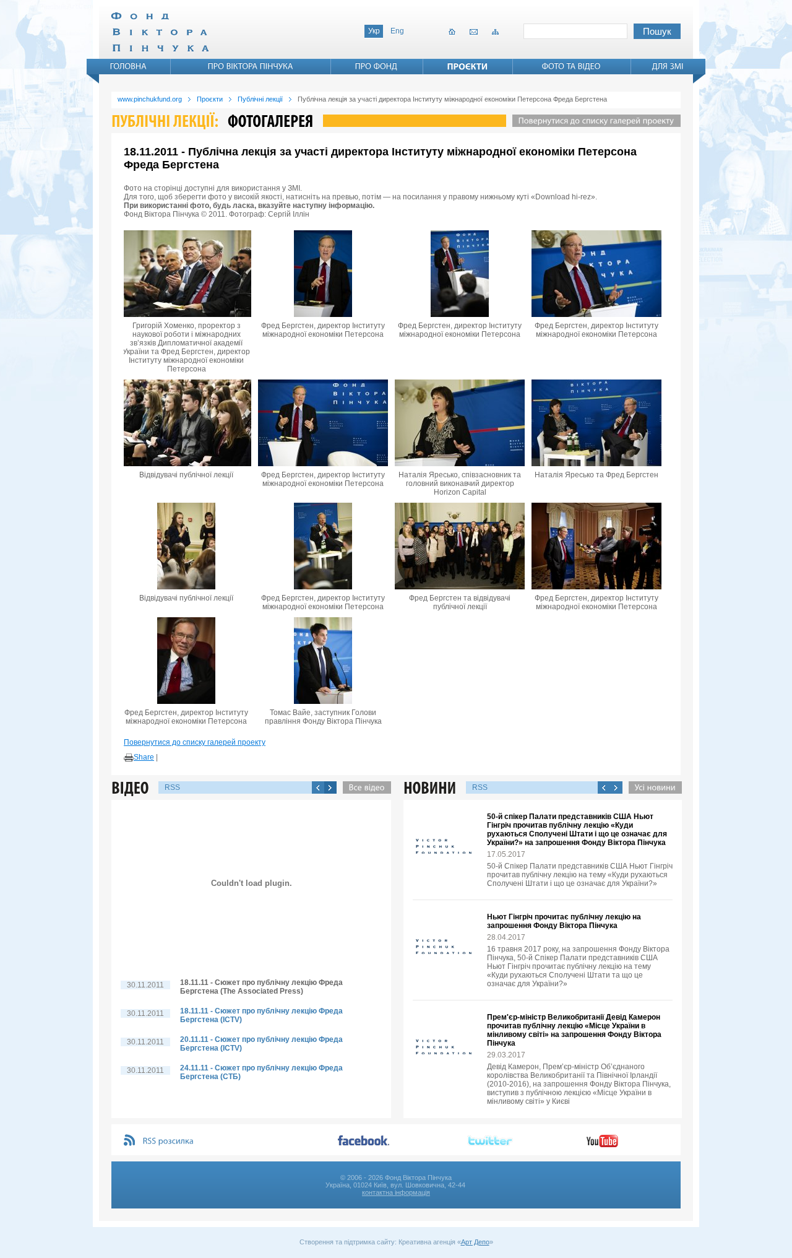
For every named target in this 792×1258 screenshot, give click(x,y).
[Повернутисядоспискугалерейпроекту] (593, 121)
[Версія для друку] (129, 758)
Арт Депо (475, 1242)
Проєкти (210, 99)
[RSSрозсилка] (168, 1141)
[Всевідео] (364, 787)
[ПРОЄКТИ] (467, 66)
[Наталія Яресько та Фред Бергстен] (596, 423)
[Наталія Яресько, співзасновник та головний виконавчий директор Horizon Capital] (460, 423)
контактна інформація (396, 1192)
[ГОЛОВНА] (128, 66)
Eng (397, 31)
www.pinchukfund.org (150, 99)
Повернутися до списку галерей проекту (194, 742)
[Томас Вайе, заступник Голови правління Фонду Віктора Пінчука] (323, 660)
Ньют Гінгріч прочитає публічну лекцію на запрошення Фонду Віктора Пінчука (564, 921)
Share (144, 757)
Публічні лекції (260, 99)
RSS (172, 787)
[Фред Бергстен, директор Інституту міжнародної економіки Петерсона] (323, 273)
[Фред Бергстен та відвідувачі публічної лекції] (460, 546)
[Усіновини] (652, 787)
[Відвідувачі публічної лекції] (186, 423)
